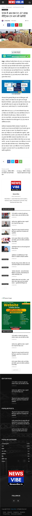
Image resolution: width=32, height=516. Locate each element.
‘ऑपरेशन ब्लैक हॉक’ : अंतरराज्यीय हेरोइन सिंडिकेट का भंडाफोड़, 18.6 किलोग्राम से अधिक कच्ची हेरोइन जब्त (20, 272)
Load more (15, 370)
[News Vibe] (16, 2)
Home (3, 7)
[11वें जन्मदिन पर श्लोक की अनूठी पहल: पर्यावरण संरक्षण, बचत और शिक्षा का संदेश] (6, 216)
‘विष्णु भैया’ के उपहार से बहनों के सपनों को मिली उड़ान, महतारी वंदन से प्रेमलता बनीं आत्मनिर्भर (20, 231)
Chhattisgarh (9, 7)
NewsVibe (7, 20)
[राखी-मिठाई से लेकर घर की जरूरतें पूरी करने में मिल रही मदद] (6, 249)
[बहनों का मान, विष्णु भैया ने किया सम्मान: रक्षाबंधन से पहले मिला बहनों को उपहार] (6, 431)
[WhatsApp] (20, 25)
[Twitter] (12, 25)
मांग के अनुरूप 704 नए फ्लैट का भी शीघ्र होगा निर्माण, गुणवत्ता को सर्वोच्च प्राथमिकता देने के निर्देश (20, 240)
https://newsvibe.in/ (16, 196)
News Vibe (13, 509)
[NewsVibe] (3, 21)
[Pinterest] (16, 25)
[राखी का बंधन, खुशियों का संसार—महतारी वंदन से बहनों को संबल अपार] (6, 224)
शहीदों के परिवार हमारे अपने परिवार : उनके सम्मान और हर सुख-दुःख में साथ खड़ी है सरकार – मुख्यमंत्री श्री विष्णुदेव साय (20, 281)
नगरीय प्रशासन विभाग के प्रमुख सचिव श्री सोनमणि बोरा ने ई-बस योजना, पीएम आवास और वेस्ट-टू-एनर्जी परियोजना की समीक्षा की (20, 422)
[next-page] (5, 288)
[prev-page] (3, 288)
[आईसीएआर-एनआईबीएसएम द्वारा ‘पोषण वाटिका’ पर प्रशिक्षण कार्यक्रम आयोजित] (6, 257)
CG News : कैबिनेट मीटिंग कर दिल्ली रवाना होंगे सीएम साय (8, 172)
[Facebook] (8, 25)
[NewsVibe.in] (16, 478)
